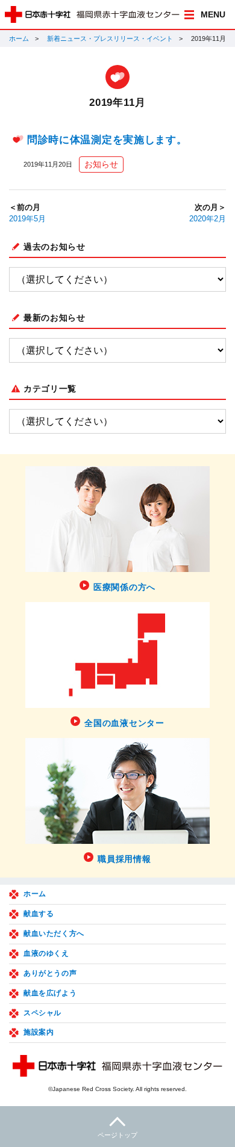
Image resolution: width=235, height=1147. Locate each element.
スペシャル (42, 1013)
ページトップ (117, 1135)
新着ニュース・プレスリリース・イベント (110, 38)
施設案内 (39, 1032)
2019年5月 (27, 219)
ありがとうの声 (50, 973)
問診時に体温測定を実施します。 (107, 140)
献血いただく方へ (54, 933)
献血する (39, 913)
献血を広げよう (50, 993)
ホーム (19, 38)
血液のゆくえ (46, 953)
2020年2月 (207, 219)
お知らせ (101, 164)
